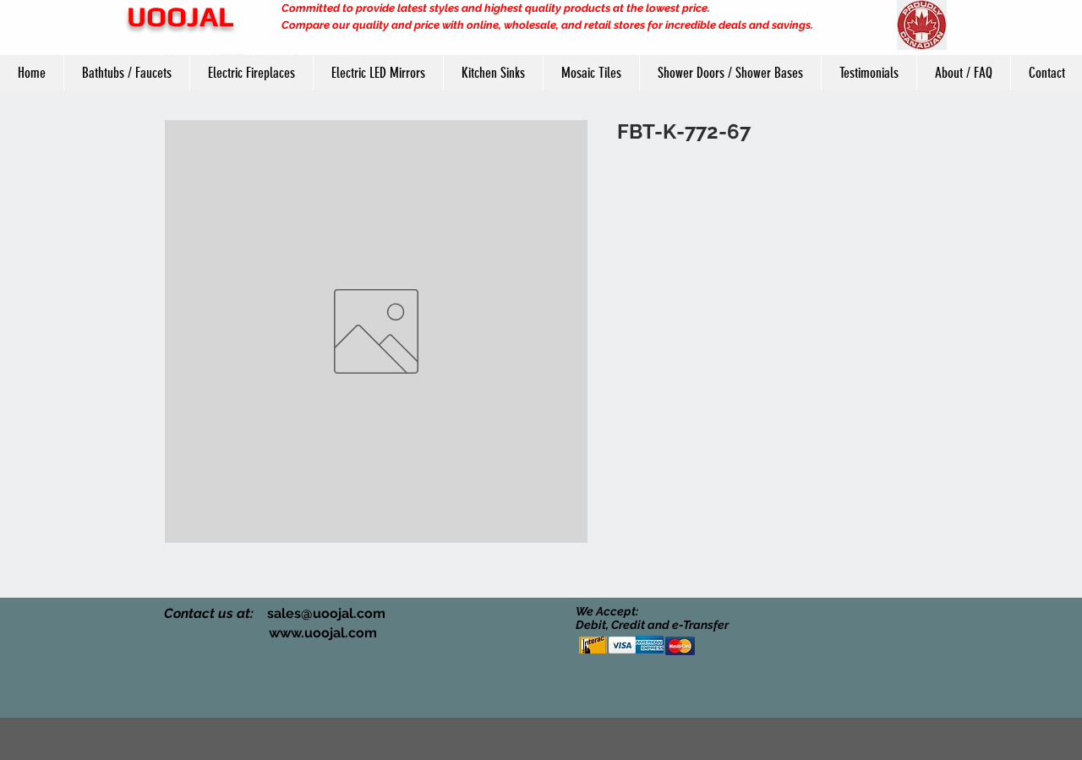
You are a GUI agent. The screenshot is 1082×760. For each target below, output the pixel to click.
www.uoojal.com (323, 633)
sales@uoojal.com (326, 613)
